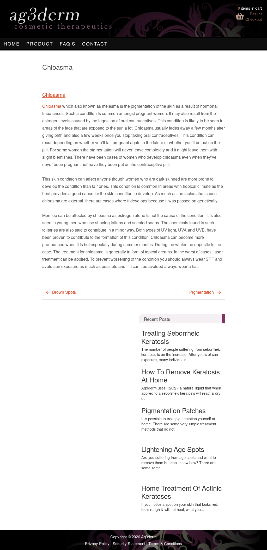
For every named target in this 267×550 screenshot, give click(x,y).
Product (39, 43)
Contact (95, 43)
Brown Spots (64, 292)
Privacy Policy (97, 543)
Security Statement (129, 543)
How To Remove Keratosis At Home (180, 375)
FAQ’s (68, 43)
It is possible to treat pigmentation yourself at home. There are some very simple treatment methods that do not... (178, 424)
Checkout (253, 19)
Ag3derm (149, 536)
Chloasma (53, 94)
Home (12, 43)
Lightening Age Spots (172, 449)
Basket (256, 13)
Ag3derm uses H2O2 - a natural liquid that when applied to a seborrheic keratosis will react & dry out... (181, 393)
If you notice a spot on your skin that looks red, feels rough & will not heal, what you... (179, 507)
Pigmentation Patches (173, 410)
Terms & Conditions (165, 543)
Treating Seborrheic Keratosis (170, 337)
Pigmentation (201, 292)
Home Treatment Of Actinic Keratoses (181, 492)
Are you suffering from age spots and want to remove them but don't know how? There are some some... (178, 462)
